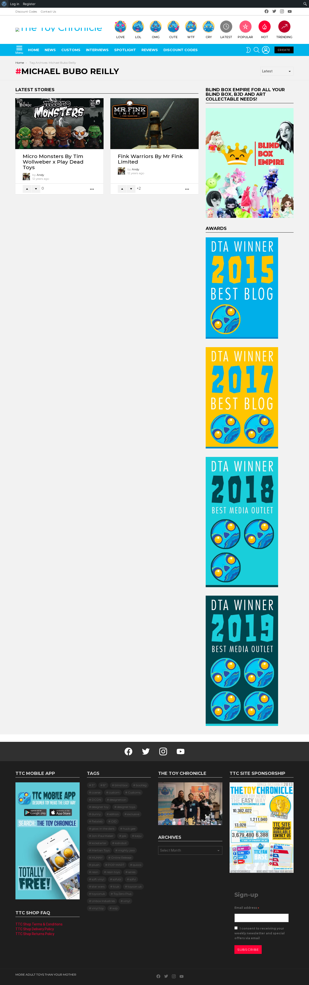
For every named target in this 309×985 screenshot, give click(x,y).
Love (120, 37)
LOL (138, 37)
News (50, 50)
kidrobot (121, 843)
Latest (226, 37)
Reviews (149, 50)
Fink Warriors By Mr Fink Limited (150, 159)
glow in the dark (103, 828)
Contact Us (48, 11)
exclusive (133, 814)
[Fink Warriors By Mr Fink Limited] (154, 123)
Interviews (97, 50)
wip (115, 908)
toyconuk (98, 893)
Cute (173, 37)
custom (114, 792)
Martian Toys (101, 850)
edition (114, 814)
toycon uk (135, 886)
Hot (264, 37)
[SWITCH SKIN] (248, 50)
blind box (121, 785)
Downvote (36, 189)
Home (33, 50)
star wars (98, 886)
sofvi (133, 879)
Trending (284, 37)
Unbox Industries (103, 901)
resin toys (113, 872)
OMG (156, 37)
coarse (96, 792)
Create (284, 50)
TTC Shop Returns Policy (34, 934)
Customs (70, 50)
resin (95, 872)
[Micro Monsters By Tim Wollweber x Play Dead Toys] (59, 123)
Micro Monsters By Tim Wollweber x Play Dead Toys (53, 161)
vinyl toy (98, 908)
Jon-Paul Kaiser (102, 836)
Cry (209, 37)
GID (114, 821)
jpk (124, 836)
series (131, 872)
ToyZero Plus (122, 893)
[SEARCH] (257, 50)
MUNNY (97, 857)
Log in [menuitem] (14, 4)
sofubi (117, 879)
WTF (191, 37)
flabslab (97, 821)
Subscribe (248, 949)
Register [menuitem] (29, 4)
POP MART (116, 865)
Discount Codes (26, 11)
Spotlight (125, 50)
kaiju (138, 836)
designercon (118, 799)
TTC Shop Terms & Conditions (39, 924)
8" (104, 785)
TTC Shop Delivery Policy (34, 929)
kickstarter (99, 843)
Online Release (121, 857)
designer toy (100, 807)
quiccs (137, 865)
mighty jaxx (126, 850)
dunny (96, 814)
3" (93, 785)
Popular (245, 37)
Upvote (27, 189)
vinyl (126, 901)
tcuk (116, 886)
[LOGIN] (266, 50)
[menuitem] (4, 4)
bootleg (141, 785)
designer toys (126, 807)
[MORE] (92, 189)
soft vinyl (98, 879)
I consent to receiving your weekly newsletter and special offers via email (259, 933)
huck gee (129, 828)
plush (95, 865)
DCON (96, 799)
